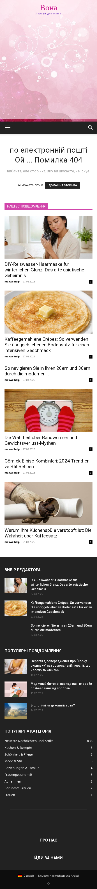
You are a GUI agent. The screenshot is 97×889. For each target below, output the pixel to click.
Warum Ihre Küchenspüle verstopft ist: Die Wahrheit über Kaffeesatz (48, 533)
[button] (7, 128)
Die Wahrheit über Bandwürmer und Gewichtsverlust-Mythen (41, 440)
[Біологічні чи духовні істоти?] (16, 711)
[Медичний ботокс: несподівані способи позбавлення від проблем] (16, 689)
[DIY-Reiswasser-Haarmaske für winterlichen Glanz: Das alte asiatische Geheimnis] (48, 237)
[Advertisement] (48, 71)
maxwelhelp (12, 281)
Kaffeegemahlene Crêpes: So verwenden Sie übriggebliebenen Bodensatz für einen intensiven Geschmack (47, 344)
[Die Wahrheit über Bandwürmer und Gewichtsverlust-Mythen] (48, 410)
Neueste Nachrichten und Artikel (58, 876)
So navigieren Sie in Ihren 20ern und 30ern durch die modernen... (47, 371)
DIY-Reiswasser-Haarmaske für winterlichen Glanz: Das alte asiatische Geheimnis (44, 270)
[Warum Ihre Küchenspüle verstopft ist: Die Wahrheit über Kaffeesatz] (48, 503)
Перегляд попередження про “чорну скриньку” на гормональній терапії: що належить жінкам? (60, 665)
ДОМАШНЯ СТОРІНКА (63, 185)
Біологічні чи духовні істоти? (53, 705)
